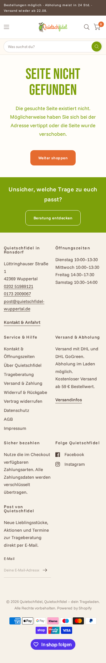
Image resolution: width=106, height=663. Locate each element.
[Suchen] (97, 47)
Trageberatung (19, 374)
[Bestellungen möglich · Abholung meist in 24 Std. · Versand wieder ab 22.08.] (53, 7)
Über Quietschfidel (23, 365)
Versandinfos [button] (68, 399)
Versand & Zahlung (23, 383)
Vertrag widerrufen (23, 401)
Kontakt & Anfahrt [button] (22, 322)
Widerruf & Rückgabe (25, 392)
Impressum (15, 428)
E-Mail (9, 558)
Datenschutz (16, 410)
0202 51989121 (18, 286)
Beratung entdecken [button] (53, 218)
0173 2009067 (17, 293)
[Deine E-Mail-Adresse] (45, 570)
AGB (8, 419)
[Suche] (87, 27)
